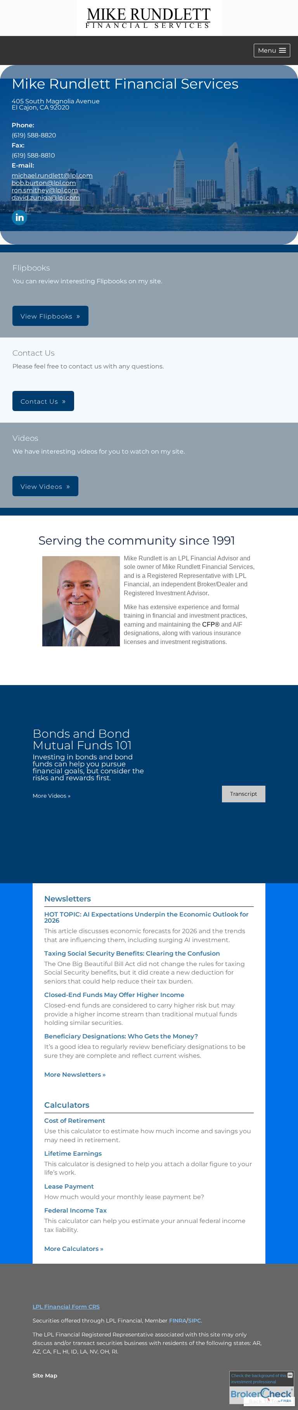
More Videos (52, 795)
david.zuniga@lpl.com (46, 197)
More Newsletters (75, 1074)
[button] (272, 50)
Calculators (66, 1105)
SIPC (194, 1320)
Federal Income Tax (75, 1210)
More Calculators (74, 1248)
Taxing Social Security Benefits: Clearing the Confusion (132, 953)
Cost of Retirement (74, 1120)
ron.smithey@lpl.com (45, 190)
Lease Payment (69, 1186)
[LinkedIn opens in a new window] (19, 218)
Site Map (45, 1375)
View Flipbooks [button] (47, 316)
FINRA (177, 1320)
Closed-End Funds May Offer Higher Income (114, 995)
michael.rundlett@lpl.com (52, 175)
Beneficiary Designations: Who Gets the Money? (121, 1036)
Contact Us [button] (39, 401)
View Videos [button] (41, 486)
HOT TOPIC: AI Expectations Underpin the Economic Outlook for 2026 (146, 917)
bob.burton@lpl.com (44, 183)
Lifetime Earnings (73, 1153)
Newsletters (67, 898)
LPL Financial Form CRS (66, 1306)
